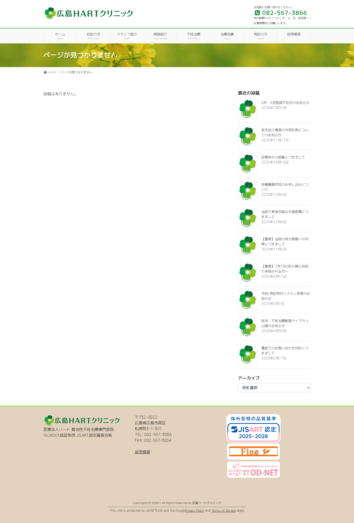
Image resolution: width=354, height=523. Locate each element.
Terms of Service (223, 510)
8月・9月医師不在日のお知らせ (285, 102)
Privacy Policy (194, 510)
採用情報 (142, 451)
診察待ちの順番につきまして (283, 157)
